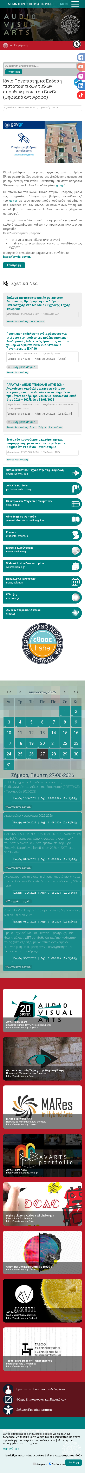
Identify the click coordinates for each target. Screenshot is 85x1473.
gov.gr (60, 185)
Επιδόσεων (58, 1464)
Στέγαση (42, 427)
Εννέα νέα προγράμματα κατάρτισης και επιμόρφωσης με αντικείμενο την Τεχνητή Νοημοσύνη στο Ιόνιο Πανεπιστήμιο (36, 443)
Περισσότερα (11, 1448)
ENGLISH (64, 4)
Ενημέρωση (21, 45)
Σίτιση (33, 427)
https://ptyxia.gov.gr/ (17, 256)
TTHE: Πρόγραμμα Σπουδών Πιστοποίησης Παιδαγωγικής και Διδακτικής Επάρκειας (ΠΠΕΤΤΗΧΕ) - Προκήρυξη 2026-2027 (42, 786)
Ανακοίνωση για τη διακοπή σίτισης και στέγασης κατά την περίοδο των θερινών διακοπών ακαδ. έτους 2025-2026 (42, 881)
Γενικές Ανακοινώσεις (17, 321)
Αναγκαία (41, 1464)
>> (76, 692)
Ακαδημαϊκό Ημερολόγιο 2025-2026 (28, 815)
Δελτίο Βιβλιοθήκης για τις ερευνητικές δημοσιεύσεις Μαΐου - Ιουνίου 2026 (42, 912)
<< (9, 692)
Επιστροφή (14, 265)
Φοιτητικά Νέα (37, 321)
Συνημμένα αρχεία (23, 367)
